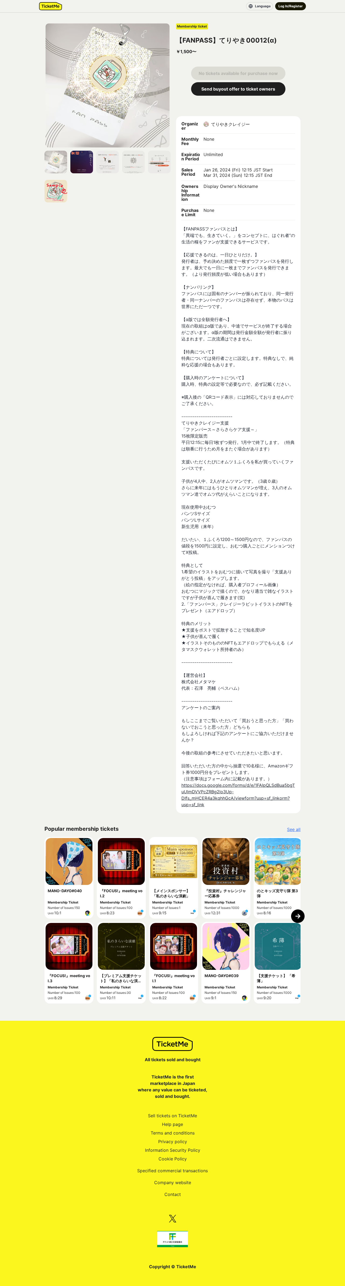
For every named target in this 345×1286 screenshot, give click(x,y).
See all (294, 829)
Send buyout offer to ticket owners (238, 89)
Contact (172, 1194)
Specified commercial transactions (172, 1170)
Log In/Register (290, 6)
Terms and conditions (173, 1133)
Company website (172, 1182)
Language (263, 6)
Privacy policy (172, 1141)
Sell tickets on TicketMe (172, 1115)
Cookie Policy (172, 1158)
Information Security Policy (172, 1150)
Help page (172, 1124)
